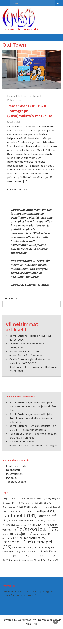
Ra (17, 552)
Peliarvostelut (15, 100)
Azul (16, 498)
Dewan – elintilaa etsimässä (26, 343)
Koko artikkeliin (17, 189)
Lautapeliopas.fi (16, 466)
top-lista (15, 560)
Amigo (6, 498)
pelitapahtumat (32, 538)
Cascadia (45, 502)
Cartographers (29, 503)
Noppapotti (13, 469)
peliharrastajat (17, 534)
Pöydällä (11, 477)
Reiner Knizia (30, 551)
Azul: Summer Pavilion (33, 499)
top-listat (29, 560)
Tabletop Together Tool (29, 556)
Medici (31, 520)
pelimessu (42, 533)
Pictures (18, 547)
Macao (13, 521)
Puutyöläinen (14, 473)
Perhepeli (17, 542)
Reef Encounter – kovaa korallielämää (33, 367)
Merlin (42, 521)
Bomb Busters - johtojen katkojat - (30, 402)
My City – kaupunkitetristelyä (27, 429)
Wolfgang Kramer (48, 560)
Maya (22, 521)
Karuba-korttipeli (26, 511)
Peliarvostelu (37, 529)
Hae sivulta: (10, 298)
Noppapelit (38, 525)
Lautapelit (34, 96)
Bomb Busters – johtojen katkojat (30, 335)
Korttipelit (45, 511)
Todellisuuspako (16, 481)
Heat (56, 507)
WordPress (24, 619)
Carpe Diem (13, 503)
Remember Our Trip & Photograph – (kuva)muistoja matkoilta (29, 111)
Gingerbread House (42, 507)
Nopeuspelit (22, 525)
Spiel (46, 551)
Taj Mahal (50, 556)
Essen (25, 506)
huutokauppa (9, 511)
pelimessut (10, 538)
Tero (12, 433)
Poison (30, 547)
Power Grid (41, 547)
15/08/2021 (15, 122)
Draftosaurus (10, 507)
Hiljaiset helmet (17, 96)
